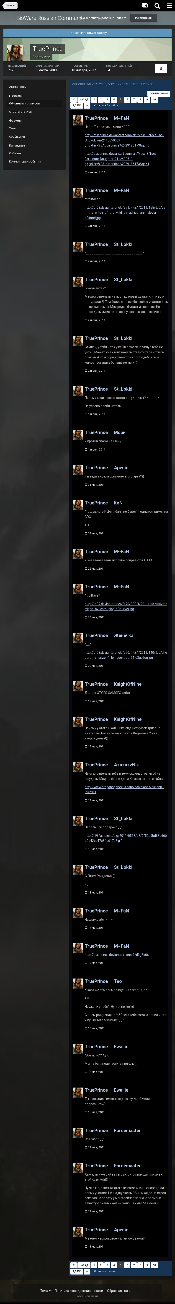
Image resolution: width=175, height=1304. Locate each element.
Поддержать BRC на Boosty (88, 33)
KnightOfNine (128, 684)
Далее (77, 105)
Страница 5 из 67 (105, 105)
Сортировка (158, 93)
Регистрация (143, 17)
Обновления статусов (24, 103)
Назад (84, 99)
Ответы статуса (20, 111)
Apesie (121, 467)
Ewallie (121, 1046)
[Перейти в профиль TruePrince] (78, 120)
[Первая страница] (73, 100)
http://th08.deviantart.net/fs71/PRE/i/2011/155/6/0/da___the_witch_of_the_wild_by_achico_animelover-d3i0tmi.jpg (126, 213)
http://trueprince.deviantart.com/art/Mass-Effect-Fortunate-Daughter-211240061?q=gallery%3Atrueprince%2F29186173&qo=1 (121, 159)
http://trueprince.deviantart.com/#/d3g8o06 (117, 955)
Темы (12, 128)
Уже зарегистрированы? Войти (101, 18)
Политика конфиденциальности (79, 1291)
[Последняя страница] (87, 106)
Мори (120, 432)
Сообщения (17, 136)
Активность (17, 86)
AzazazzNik (126, 765)
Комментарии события (25, 161)
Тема (44, 1291)
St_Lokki (123, 244)
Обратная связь (119, 1291)
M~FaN (121, 118)
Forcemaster (127, 1130)
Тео (118, 981)
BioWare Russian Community (51, 18)
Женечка (124, 635)
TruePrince (96, 118)
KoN (118, 503)
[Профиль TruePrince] (161, 68)
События (15, 153)
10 (154, 99)
